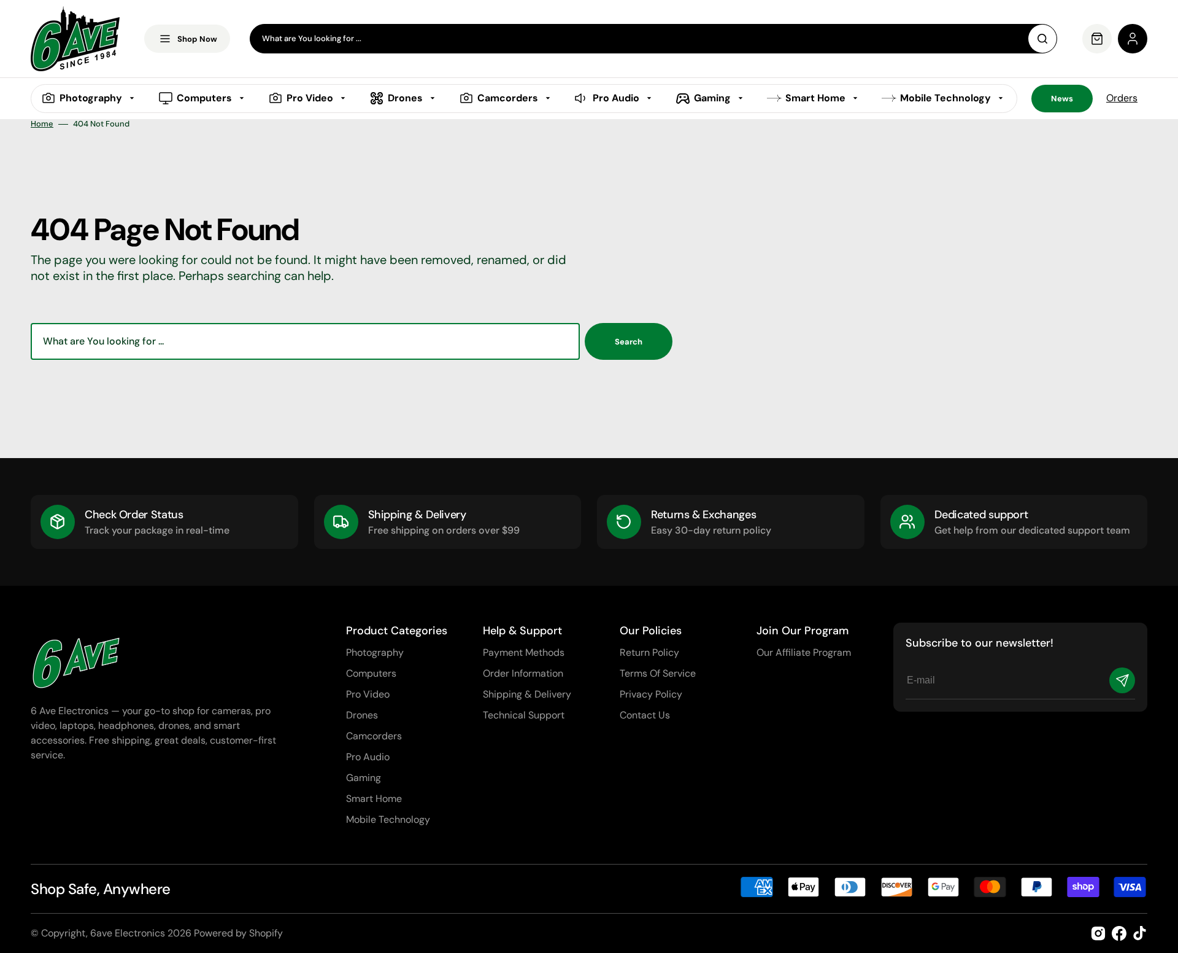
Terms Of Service (658, 673)
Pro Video (368, 694)
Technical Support (523, 715)
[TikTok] (1140, 933)
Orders (1122, 97)
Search (628, 341)
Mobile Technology (388, 819)
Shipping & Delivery (527, 694)
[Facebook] (1119, 933)
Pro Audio (368, 756)
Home (42, 124)
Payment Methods (523, 652)
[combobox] (653, 38)
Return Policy (649, 652)
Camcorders (374, 735)
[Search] (1042, 39)
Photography (375, 652)
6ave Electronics (127, 933)
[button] (1132, 38)
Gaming (363, 777)
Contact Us (645, 715)
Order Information (523, 673)
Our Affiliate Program (803, 652)
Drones (362, 715)
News (1062, 98)
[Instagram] (1098, 933)
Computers (371, 673)
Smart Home (374, 798)
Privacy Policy (651, 694)
